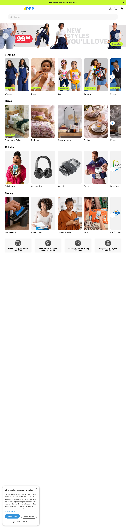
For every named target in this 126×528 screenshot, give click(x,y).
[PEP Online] (29, 9)
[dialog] (20, 506)
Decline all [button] (29, 516)
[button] (115, 9)
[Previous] (5, 36)
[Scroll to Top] (121, 514)
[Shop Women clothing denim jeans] (63, 36)
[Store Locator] (121, 8)
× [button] (37, 488)
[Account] (110, 9)
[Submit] (11, 16)
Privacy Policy (10, 511)
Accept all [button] (12, 516)
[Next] (118, 36)
